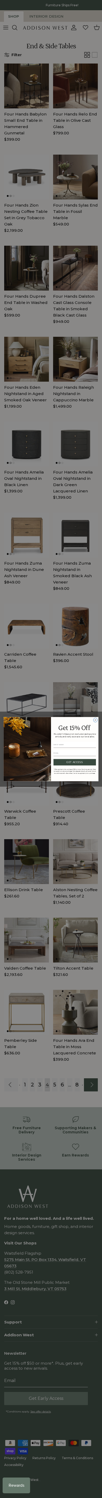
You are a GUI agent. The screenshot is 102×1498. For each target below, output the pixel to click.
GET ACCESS (74, 762)
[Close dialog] (95, 720)
